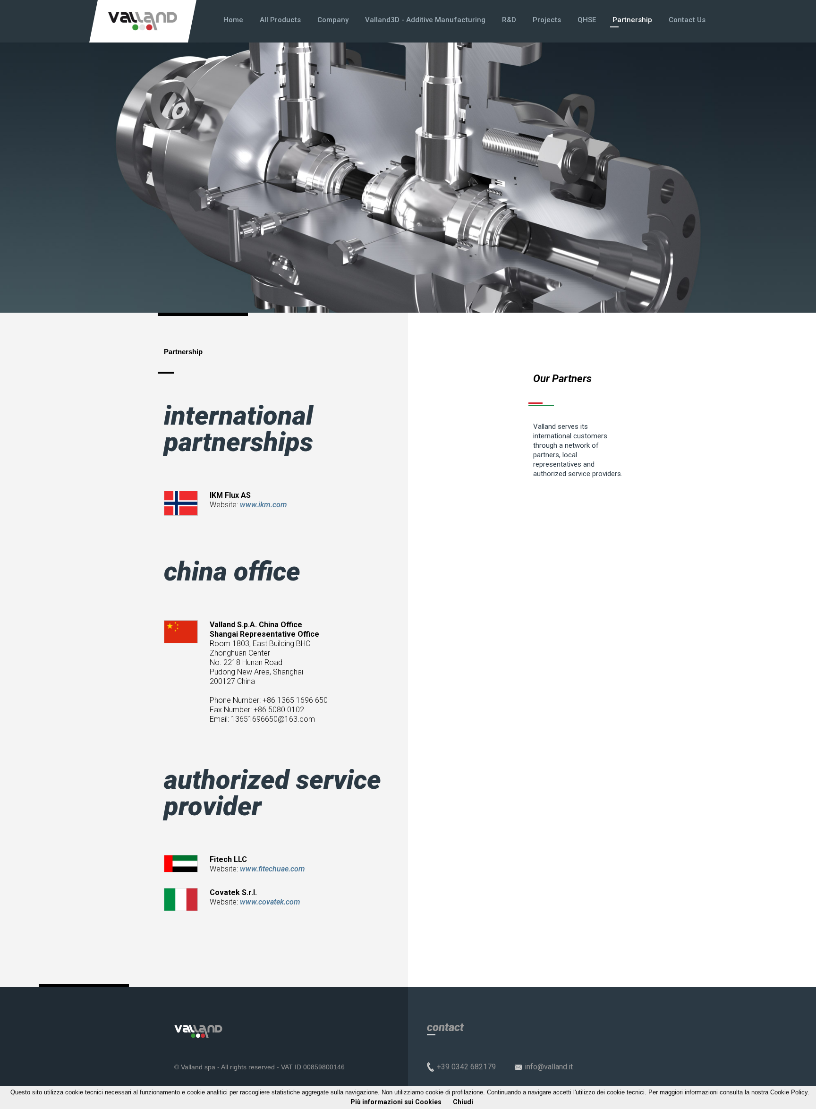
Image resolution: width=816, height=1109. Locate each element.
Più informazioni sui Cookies (396, 1102)
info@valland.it (549, 1066)
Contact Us (687, 20)
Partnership (632, 20)
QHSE (587, 20)
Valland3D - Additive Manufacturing (425, 20)
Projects (547, 20)
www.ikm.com (263, 504)
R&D (509, 20)
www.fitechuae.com (272, 868)
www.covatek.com (270, 901)
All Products (280, 20)
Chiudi (463, 1102)
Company (332, 20)
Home (233, 20)
